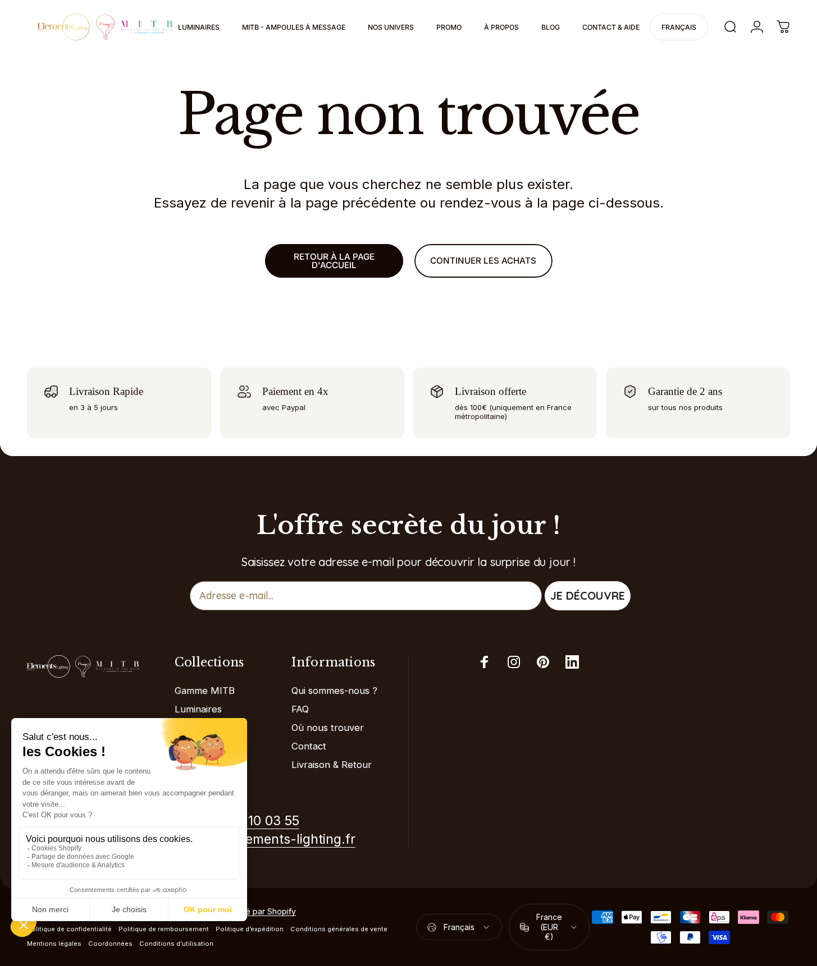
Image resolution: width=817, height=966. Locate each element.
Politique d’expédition (250, 929)
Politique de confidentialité (69, 929)
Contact (308, 746)
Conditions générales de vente (338, 929)
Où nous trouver (327, 727)
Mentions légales (54, 943)
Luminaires (198, 709)
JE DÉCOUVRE (587, 595)
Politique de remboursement (163, 929)
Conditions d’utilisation (176, 943)
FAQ (300, 709)
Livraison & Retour (331, 764)
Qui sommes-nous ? (334, 690)
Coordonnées (110, 943)
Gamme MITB (205, 690)
